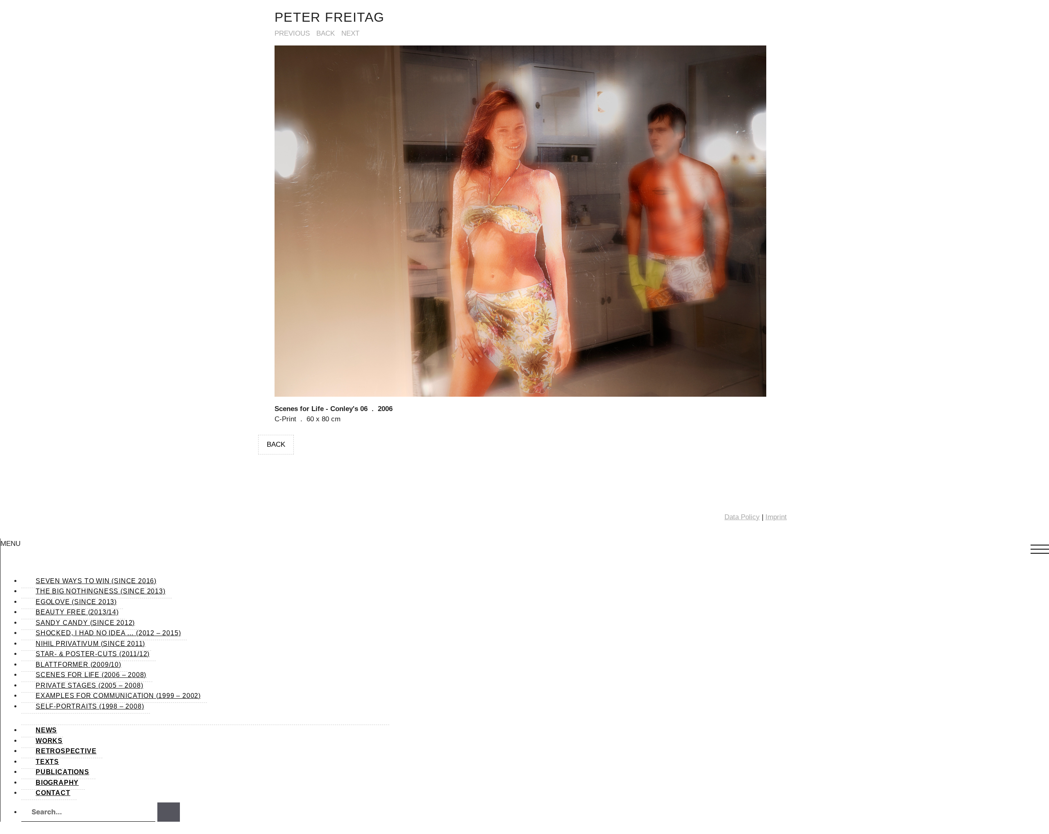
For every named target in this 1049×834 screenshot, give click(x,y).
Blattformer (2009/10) (78, 664)
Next (350, 33)
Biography (57, 782)
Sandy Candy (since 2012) (85, 622)
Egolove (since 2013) (76, 601)
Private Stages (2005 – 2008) (89, 685)
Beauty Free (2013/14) (77, 612)
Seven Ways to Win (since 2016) (96, 580)
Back (325, 33)
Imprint (776, 517)
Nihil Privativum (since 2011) (90, 643)
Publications (62, 771)
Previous (292, 33)
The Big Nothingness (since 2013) (101, 591)
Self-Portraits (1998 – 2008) (90, 706)
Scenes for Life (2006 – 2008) (91, 674)
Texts (47, 761)
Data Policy (742, 517)
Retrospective (66, 751)
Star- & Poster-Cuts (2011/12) (93, 653)
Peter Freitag (330, 17)
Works (49, 740)
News (46, 730)
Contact (53, 792)
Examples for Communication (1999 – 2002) (118, 695)
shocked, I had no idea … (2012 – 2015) (108, 632)
